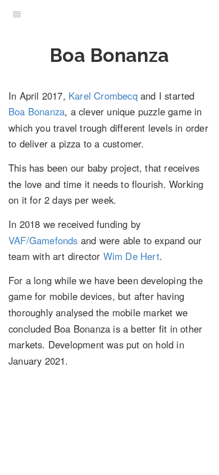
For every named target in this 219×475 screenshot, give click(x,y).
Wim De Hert (131, 256)
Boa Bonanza (36, 111)
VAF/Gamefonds (43, 240)
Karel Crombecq (103, 95)
